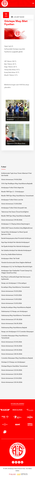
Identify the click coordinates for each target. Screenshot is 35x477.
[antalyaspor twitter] (16, 462)
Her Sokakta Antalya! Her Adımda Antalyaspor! (16, 250)
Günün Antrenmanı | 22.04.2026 (11, 374)
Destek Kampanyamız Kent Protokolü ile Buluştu (16, 238)
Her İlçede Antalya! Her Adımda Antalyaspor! (15, 246)
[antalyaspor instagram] (19, 462)
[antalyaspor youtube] (22, 462)
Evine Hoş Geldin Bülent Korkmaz (11, 254)
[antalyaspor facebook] (13, 462)
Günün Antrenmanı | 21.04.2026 (11, 378)
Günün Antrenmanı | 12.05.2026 (11, 303)
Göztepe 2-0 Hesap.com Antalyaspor (13, 362)
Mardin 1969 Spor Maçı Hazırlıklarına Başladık (15, 216)
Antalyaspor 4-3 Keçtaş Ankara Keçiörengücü (15, 224)
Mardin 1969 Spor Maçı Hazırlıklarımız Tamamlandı (17, 195)
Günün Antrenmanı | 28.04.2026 (11, 354)
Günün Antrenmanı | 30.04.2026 (11, 346)
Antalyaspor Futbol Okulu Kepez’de (12, 187)
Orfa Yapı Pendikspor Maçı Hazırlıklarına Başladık (16, 183)
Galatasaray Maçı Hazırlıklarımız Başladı (14, 327)
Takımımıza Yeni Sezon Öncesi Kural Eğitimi (15, 212)
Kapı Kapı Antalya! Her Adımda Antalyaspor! (15, 242)
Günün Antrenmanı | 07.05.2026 (11, 319)
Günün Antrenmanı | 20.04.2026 (11, 382)
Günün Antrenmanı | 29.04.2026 (11, 350)
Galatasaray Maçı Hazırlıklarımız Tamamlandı (15, 315)
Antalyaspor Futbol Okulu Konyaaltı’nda (14, 208)
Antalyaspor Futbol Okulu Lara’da (12, 200)
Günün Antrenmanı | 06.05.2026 (11, 323)
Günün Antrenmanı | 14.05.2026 (11, 295)
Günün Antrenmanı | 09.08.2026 (11, 220)
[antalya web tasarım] (11, 474)
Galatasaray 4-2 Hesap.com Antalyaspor (14, 311)
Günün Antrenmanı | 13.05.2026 (11, 299)
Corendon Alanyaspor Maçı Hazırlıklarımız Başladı (17, 358)
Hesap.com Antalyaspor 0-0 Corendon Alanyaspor (17, 331)
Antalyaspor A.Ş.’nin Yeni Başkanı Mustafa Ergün (16, 266)
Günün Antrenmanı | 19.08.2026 (11, 179)
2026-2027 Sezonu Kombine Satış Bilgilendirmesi (16, 228)
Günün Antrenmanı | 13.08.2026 (11, 204)
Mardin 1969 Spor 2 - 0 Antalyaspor (12, 191)
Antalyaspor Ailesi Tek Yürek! (10, 258)
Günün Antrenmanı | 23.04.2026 (11, 370)
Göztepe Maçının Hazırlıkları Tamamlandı (14, 366)
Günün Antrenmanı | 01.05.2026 (11, 342)
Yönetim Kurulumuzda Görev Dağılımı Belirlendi (16, 262)
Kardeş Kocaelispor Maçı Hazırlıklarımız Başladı (16, 307)
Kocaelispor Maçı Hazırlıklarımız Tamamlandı (15, 287)
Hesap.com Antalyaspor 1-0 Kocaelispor (14, 283)
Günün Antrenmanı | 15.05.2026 (11, 291)
